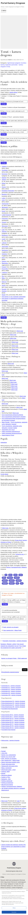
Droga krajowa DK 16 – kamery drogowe (12, 722)
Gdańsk (4, 177)
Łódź (3, 229)
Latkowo (4, 242)
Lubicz (4, 198)
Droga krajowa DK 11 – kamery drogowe (12, 720)
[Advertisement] (14, 33)
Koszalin (4, 289)
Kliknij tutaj (20, 331)
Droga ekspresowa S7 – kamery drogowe (13, 705)
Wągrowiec (5, 263)
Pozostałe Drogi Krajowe (8, 729)
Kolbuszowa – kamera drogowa (10, 740)
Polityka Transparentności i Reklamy (11, 786)
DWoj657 (12, 583)
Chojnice (4, 291)
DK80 (20, 575)
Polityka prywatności (7, 782)
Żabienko (4, 254)
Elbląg (3, 183)
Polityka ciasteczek (6, 781)
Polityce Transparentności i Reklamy (16, 567)
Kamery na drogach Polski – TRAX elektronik (14, 658)
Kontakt (3, 751)
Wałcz (3, 278)
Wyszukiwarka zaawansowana (10, 672)
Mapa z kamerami (6, 768)
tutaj (18, 801)
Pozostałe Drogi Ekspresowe (9, 708)
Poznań (4, 267)
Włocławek (5, 207)
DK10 (10, 575)
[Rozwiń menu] (3, 10)
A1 (6, 575)
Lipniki (3, 239)
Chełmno (4, 166)
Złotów (4, 285)
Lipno (3, 200)
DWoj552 (5, 580)
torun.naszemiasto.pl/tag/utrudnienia (12, 415)
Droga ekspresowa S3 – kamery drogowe (13, 703)
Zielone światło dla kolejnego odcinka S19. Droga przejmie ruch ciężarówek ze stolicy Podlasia (13, 846)
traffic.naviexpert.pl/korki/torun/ (11, 431)
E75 (17, 583)
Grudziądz (5, 170)
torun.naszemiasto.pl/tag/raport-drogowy (14, 416)
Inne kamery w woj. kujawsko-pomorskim (13, 296)
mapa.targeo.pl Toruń (8, 435)
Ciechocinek (5, 203)
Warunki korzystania (7, 784)
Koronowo (4, 174)
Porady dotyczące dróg (8, 764)
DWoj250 (10, 577)
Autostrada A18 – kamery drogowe (11, 695)
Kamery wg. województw (8, 755)
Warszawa (5, 226)
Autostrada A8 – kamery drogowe (11, 693)
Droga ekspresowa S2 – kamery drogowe (13, 701)
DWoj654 (5, 583)
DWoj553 (12, 580)
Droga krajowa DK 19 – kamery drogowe (12, 726)
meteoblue (4, 442)
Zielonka (4, 231)
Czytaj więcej (4, 474)
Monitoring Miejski (6, 775)
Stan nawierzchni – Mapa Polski (12, 630)
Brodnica (4, 194)
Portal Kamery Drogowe (13, 3)
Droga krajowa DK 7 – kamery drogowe (12, 716)
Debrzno (4, 281)
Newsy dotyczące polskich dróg (10, 762)
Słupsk (4, 294)
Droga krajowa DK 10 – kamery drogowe (12, 718)
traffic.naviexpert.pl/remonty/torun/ (12, 433)
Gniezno (4, 261)
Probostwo (5, 218)
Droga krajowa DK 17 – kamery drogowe (12, 724)
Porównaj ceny (20, 554)
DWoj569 (18, 580)
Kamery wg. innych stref (8, 756)
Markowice (5, 250)
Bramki (3, 773)
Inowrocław (5, 246)
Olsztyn (4, 187)
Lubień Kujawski (6, 215)
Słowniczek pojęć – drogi (8, 769)
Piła (3, 276)
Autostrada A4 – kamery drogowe (11, 689)
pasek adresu (13, 92)
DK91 (4, 577)
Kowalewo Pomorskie (8, 190)
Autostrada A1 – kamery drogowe (11, 685)
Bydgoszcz (5, 235)
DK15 (15, 575)
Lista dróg (4, 753)
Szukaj (24, 669)
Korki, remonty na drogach (10, 627)
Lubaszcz (4, 272)
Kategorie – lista (6, 779)
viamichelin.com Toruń (8, 429)
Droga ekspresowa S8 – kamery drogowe (13, 707)
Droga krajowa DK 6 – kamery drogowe (12, 715)
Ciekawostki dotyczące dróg (9, 766)
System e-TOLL (5, 777)
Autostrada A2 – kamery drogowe (11, 687)
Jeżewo (4, 179)
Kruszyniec (5, 268)
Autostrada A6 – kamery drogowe (11, 691)
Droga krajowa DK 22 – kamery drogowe (12, 728)
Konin (3, 257)
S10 (22, 583)
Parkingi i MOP (5, 771)
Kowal (3, 211)
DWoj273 (17, 577)
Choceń (4, 222)
